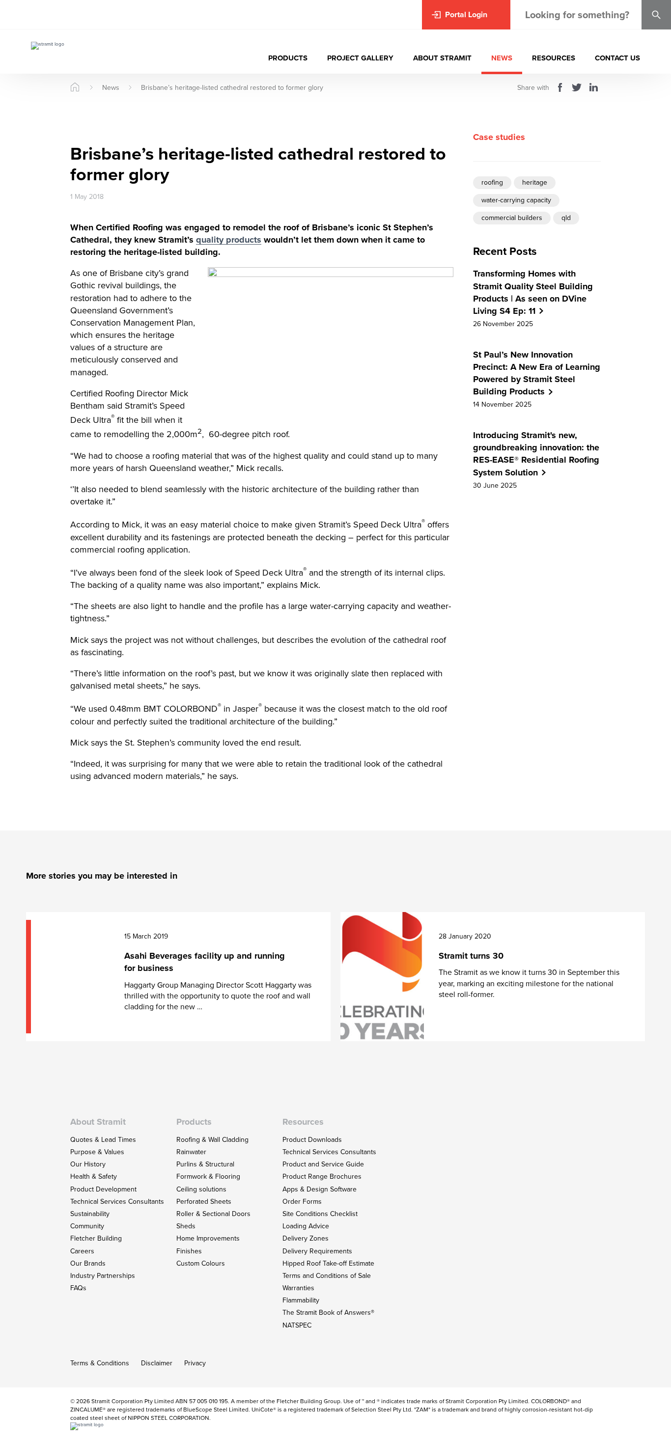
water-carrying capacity (516, 199)
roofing (492, 182)
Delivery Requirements (317, 1251)
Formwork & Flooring (208, 1176)
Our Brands (88, 1263)
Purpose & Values (97, 1152)
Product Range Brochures (322, 1176)
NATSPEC (296, 1325)
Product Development (103, 1189)
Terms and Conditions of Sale (326, 1276)
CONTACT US (617, 58)
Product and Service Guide (323, 1164)
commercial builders (511, 217)
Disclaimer (156, 1363)
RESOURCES (553, 58)
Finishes (189, 1251)
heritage (534, 182)
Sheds (186, 1226)
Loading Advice (305, 1226)
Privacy (195, 1363)
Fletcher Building (96, 1238)
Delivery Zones (305, 1238)
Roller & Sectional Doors (213, 1214)
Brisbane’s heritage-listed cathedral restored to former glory (232, 88)
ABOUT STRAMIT (442, 58)
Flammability (300, 1300)
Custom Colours (200, 1263)
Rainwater (191, 1152)
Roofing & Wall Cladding (212, 1140)
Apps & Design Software (319, 1189)
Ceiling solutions (201, 1189)
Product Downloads (312, 1140)
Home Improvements (208, 1238)
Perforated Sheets (203, 1201)
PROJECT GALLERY (360, 58)
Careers (82, 1251)
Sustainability (90, 1214)
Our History (88, 1164)
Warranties (298, 1288)
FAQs (78, 1288)
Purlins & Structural (205, 1164)
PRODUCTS (288, 58)
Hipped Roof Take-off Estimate (328, 1263)
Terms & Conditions (99, 1363)
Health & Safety (93, 1176)
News (110, 88)
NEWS (501, 58)
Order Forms (302, 1201)
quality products (228, 240)
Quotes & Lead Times (103, 1140)
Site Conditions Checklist (320, 1214)
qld (566, 217)
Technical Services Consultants (117, 1201)
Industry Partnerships (102, 1276)
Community (87, 1226)
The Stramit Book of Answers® (328, 1312)
